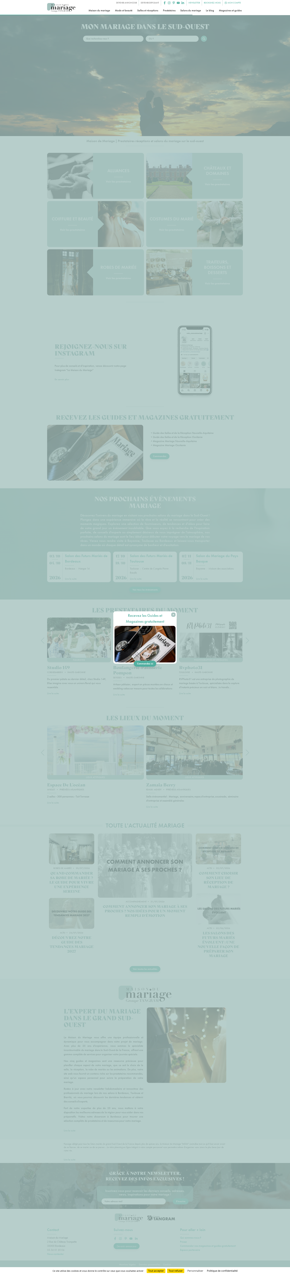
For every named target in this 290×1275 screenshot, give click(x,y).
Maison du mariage (99, 10)
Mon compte (234, 2)
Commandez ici (145, 663)
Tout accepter (156, 1270)
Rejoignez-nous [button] (212, 2)
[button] (164, 2)
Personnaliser (195, 1270)
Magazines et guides (230, 10)
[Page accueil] (61, 7)
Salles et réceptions (147, 10)
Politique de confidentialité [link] (222, 1270)
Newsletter (194, 2)
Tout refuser (176, 1270)
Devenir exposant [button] (150, 2)
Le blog (210, 10)
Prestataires (169, 10)
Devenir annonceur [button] (126, 2)
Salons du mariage (190, 10)
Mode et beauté (123, 10)
